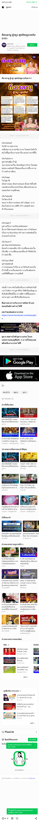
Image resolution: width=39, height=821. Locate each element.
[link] (12, 818)
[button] (5, 818)
